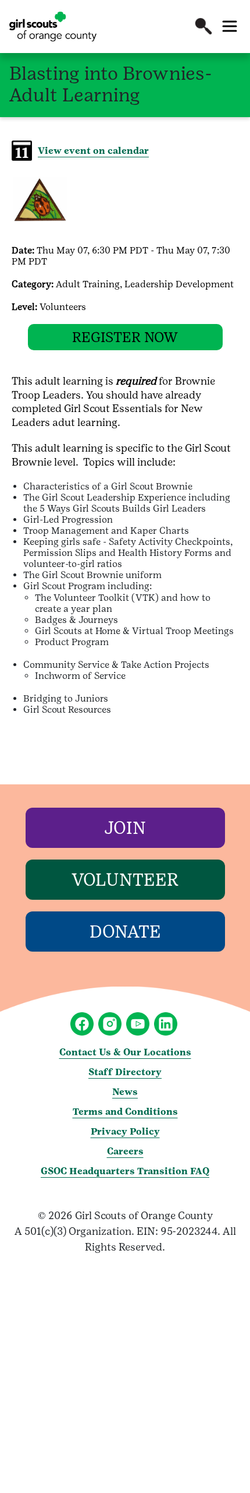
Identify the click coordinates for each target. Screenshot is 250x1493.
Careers (125, 1151)
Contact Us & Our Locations (125, 1052)
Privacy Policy (125, 1131)
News (125, 1091)
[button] (203, 26)
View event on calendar (93, 150)
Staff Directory (125, 1072)
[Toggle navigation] (229, 26)
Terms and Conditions (125, 1111)
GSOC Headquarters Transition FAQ (125, 1171)
